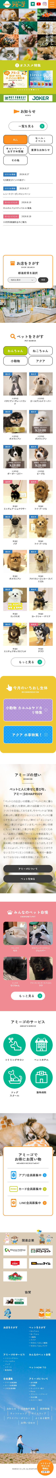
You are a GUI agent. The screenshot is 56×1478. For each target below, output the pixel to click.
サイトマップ (39, 1413)
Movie (33, 1391)
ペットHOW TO (37, 1367)
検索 (43, 280)
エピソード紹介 (36, 1400)
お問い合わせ (28, 1422)
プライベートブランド (39, 1394)
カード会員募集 (11, 1385)
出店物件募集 (28, 1408)
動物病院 (8, 1370)
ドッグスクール (8, 1365)
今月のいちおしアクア (39, 1346)
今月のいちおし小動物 (39, 1343)
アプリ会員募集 (11, 1382)
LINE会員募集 (10, 1388)
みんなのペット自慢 (40, 1354)
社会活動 (34, 1397)
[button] (17, 89)
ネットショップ (18, 1413)
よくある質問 (42, 1418)
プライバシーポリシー (18, 1418)
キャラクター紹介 (37, 1388)
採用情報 (45, 1408)
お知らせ (11, 1408)
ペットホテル (10, 1361)
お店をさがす (10, 1327)
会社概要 (34, 1382)
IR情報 (33, 1385)
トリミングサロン (11, 1358)
